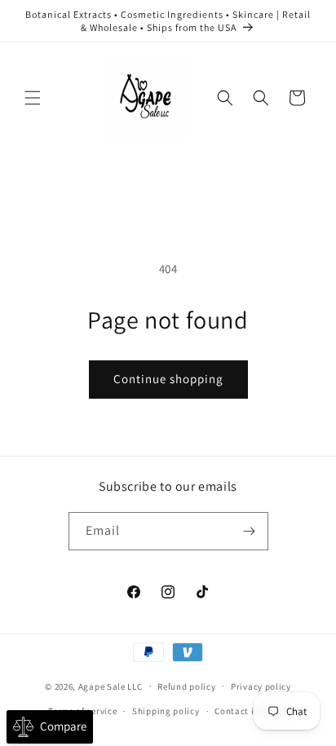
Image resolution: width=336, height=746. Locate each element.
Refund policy (186, 686)
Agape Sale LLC (110, 685)
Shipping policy (166, 711)
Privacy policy (261, 686)
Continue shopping (168, 378)
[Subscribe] (249, 531)
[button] (33, 98)
